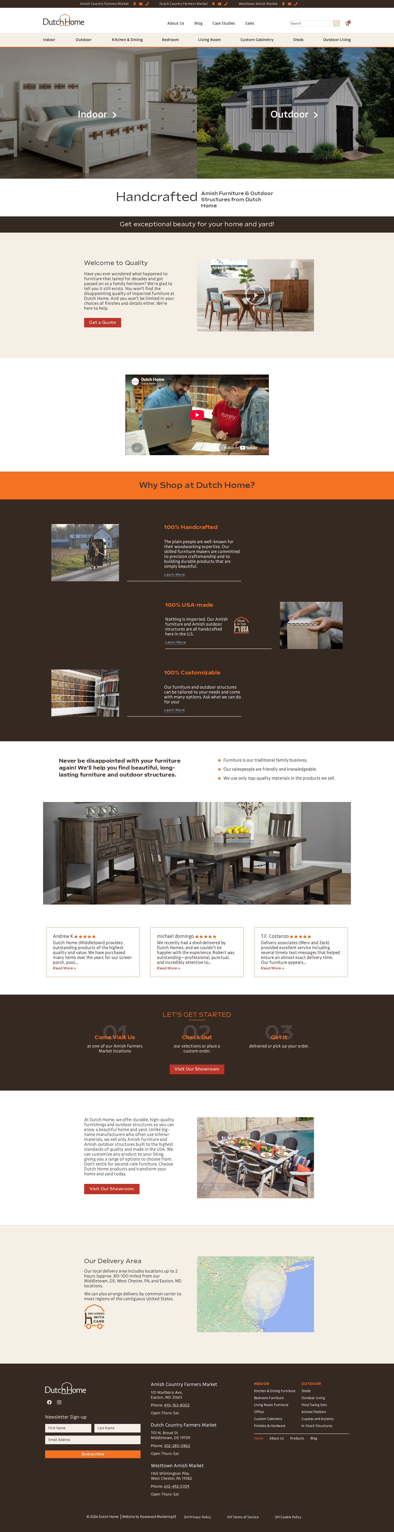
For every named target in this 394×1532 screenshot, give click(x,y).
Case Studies (224, 23)
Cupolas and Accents (317, 1419)
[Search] (336, 23)
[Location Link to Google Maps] (135, 4)
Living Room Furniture (271, 1405)
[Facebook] (49, 1402)
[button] (255, 295)
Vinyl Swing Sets (314, 1405)
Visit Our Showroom (111, 1189)
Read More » (64, 968)
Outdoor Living (313, 1398)
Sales (249, 23)
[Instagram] (59, 1402)
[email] (141, 4)
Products (297, 1438)
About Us (175, 23)
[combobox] (311, 23)
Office (259, 1412)
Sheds (306, 1391)
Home (258, 1438)
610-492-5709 (176, 1486)
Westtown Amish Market (258, 4)
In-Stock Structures (316, 1426)
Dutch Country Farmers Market (183, 4)
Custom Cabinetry (268, 1419)
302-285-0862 (177, 1445)
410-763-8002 (176, 1405)
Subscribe (92, 1454)
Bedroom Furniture (269, 1398)
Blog (198, 23)
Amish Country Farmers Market (104, 4)
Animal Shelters (313, 1412)
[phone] (147, 4)
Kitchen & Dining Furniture (275, 1391)
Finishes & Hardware (269, 1426)
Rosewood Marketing (158, 1517)
